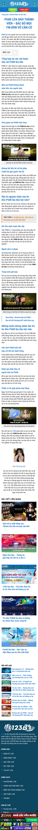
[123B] (19, 3)
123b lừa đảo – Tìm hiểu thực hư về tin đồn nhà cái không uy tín (16, 588)
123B (8, 485)
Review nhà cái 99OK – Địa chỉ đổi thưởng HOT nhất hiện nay (22, 714)
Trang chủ (5, 15)
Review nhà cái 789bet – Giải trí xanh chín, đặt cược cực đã (22, 708)
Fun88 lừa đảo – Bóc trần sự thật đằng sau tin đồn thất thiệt (16, 650)
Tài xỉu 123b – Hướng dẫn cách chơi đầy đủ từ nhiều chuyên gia (23, 689)
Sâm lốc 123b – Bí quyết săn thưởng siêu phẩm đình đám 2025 (23, 683)
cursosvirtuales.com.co (17, 812)
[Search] (34, 3)
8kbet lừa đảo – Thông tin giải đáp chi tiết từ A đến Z (14, 556)
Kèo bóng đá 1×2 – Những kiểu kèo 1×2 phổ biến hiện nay (23, 670)
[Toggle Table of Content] (13, 52)
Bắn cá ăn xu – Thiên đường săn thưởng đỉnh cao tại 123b (22, 676)
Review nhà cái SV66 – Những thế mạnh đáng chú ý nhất (22, 701)
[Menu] (3, 3)
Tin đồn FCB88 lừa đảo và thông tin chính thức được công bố (16, 619)
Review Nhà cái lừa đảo (18, 15)
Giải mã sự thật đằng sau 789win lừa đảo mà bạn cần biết (16, 525)
